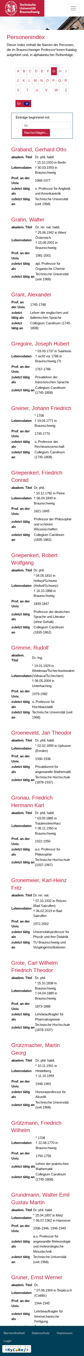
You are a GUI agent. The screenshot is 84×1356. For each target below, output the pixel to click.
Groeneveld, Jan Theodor (41, 733)
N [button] (41, 80)
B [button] (24, 71)
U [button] (37, 90)
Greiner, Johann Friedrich (41, 408)
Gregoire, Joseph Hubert (40, 344)
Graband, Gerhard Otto (38, 149)
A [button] (18, 71)
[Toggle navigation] (73, 8)
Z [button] (66, 90)
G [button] (54, 71)
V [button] (46, 90)
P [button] (53, 80)
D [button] (36, 71)
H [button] (60, 71)
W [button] (56, 90)
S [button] (18, 90)
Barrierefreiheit (14, 1333)
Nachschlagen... (36, 132)
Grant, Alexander (31, 295)
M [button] (35, 80)
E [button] (42, 71)
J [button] (18, 80)
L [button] (29, 80)
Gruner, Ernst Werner (36, 1277)
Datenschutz (41, 1333)
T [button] (27, 90)
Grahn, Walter (27, 220)
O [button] (47, 80)
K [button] (24, 80)
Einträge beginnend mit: (33, 117)
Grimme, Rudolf (30, 648)
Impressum (65, 1333)
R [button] (66, 80)
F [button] (48, 71)
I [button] (66, 71)
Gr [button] (22, 103)
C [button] (30, 71)
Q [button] (59, 80)
